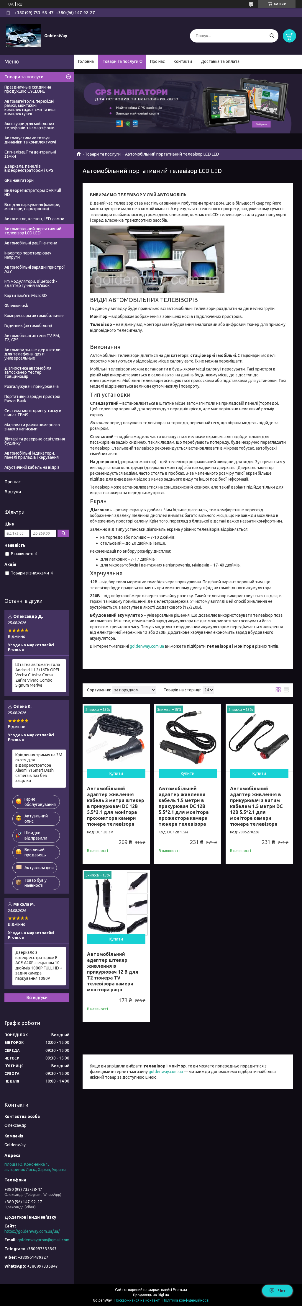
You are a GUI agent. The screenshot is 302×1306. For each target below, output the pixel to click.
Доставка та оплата (220, 61)
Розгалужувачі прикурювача (31, 386)
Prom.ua (180, 1290)
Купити (116, 773)
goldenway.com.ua (147, 646)
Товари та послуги (120, 61)
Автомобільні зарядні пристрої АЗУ (34, 269)
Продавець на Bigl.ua (151, 1295)
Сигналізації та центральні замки (30, 154)
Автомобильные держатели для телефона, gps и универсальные (32, 353)
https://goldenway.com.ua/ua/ (32, 1231)
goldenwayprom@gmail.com (43, 1240)
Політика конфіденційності (186, 1300)
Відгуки (12, 491)
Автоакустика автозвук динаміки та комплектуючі (30, 140)
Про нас (157, 61)
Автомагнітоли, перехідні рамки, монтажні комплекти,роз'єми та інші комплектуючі (29, 107)
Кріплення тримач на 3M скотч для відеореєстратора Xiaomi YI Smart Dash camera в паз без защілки (38, 767)
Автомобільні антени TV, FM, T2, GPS (32, 337)
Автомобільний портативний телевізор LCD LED (32, 230)
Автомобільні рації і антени (30, 243)
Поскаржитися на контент (137, 1300)
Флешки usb (16, 305)
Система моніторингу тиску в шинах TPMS (32, 412)
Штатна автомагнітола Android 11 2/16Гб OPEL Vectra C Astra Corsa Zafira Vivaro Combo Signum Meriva (37, 675)
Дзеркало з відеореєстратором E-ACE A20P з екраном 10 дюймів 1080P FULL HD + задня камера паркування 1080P (38, 965)
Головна (86, 61)
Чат (281, 1290)
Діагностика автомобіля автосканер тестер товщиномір (27, 372)
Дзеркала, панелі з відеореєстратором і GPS (28, 168)
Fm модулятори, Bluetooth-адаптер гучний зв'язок (30, 283)
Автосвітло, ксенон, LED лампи (34, 218)
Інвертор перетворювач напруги (27, 255)
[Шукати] (271, 36)
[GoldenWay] (23, 35)
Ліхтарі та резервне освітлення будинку (34, 441)
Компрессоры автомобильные (34, 315)
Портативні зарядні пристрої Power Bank (32, 398)
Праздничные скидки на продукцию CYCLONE (27, 89)
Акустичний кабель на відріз (32, 467)
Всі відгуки (37, 997)
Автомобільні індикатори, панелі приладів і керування (31, 455)
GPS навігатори (19, 180)
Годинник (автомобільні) (28, 325)
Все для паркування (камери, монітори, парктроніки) (32, 206)
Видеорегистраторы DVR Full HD (32, 192)
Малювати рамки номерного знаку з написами (32, 426)
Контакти (183, 61)
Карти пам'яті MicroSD (25, 295)
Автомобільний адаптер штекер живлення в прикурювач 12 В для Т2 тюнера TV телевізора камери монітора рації (112, 971)
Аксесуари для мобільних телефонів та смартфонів (29, 125)
